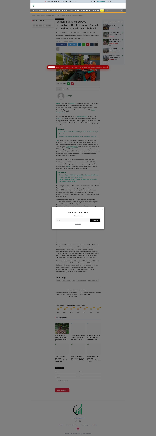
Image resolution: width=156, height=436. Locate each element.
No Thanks (78, 224)
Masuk (109, 1)
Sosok (77, 10)
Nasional (64, 10)
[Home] (41, 5)
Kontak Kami (64, 1)
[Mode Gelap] (94, 1)
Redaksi (75, 1)
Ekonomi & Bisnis (44, 10)
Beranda (35, 10)
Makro (83, 10)
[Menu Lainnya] (102, 10)
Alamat (70, 1)
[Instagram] (91, 1)
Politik (88, 10)
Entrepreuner (96, 10)
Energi (71, 10)
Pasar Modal (56, 10)
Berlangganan (101, 1)
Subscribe (95, 220)
